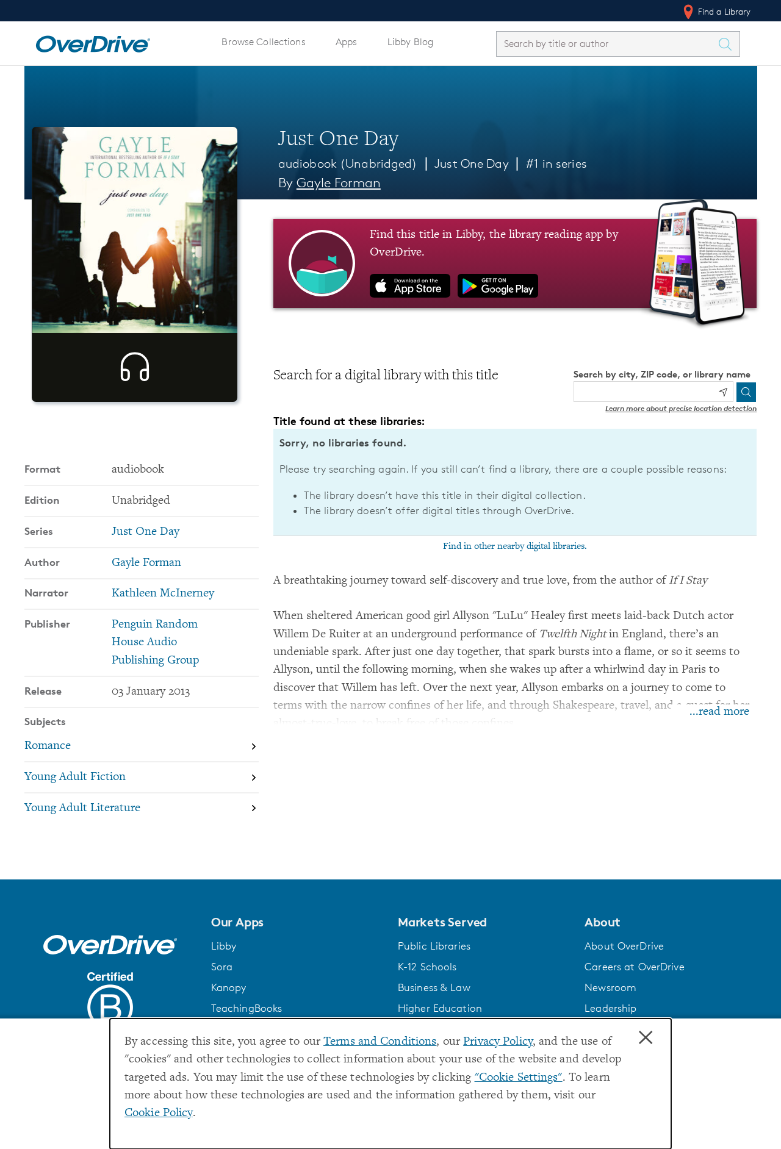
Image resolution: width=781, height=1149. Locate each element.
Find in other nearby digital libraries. (515, 546)
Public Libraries (434, 946)
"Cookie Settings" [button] (519, 1078)
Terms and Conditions (379, 1042)
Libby (224, 946)
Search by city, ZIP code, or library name (662, 374)
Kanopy (229, 987)
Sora (222, 967)
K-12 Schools (427, 967)
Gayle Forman (339, 182)
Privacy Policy (498, 1042)
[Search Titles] (729, 44)
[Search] (746, 392)
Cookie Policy (158, 1113)
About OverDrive (624, 946)
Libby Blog (410, 42)
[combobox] (607, 43)
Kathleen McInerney (163, 594)
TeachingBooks (247, 1008)
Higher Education (440, 1008)
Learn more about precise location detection (681, 408)
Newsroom (610, 987)
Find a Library (723, 11)
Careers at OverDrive (634, 967)
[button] (297, 922)
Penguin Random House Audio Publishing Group (155, 643)
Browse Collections (263, 42)
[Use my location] (723, 392)
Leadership (610, 1008)
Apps (347, 42)
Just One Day (471, 163)
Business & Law (434, 987)
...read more (719, 712)
